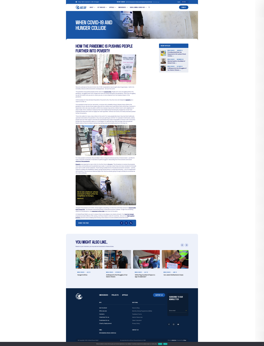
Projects (115, 295)
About (91, 7)
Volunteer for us (104, 317)
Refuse (165, 343)
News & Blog (135, 308)
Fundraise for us (104, 320)
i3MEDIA (174, 340)
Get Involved (101, 7)
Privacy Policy (136, 323)
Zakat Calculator (137, 320)
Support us (159, 295)
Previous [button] (182, 245)
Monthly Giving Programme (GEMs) (142, 311)
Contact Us (135, 330)
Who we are (103, 311)
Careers (101, 314)
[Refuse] (262, 344)
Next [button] (186, 245)
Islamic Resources (137, 317)
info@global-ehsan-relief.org (107, 333)
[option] (89, 265)
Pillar (184, 340)
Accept (160, 343)
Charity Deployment (105, 323)
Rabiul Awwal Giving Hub (137, 7)
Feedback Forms (137, 314)
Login (178, 2)
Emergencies (122, 7)
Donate (184, 7)
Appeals (111, 7)
